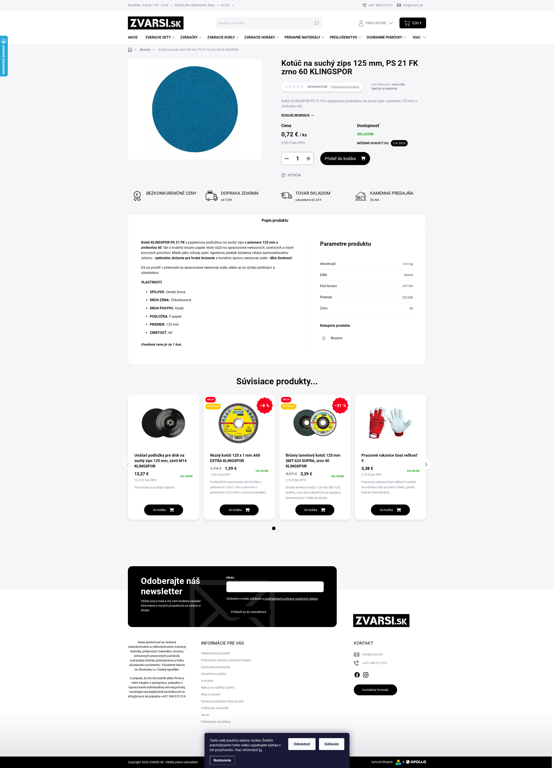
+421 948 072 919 (173, 696)
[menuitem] (134, 37)
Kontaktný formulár (375, 690)
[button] (274, 528)
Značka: (384, 88)
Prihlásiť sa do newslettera (248, 612)
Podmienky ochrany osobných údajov (226, 660)
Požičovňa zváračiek (215, 708)
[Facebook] (357, 674)
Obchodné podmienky (215, 667)
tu (260, 750)
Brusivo (336, 338)
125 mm (407, 297)
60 (411, 308)
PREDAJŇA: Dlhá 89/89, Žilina (195, 5)
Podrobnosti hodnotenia (345, 86)
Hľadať (316, 23)
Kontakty (207, 680)
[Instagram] (365, 674)
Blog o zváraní (210, 694)
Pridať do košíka (340, 158)
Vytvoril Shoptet (382, 762)
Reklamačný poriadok (215, 653)
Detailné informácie (295, 115)
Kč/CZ (225, 5)
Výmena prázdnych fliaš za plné (222, 701)
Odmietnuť (302, 744)
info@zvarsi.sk (138, 696)
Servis (205, 715)
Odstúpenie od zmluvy (216, 721)
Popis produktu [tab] (275, 220)
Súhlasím (331, 744)
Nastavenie (222, 760)
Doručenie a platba (213, 674)
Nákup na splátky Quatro (218, 687)
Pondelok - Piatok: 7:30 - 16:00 (148, 5)
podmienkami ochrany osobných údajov (291, 598)
